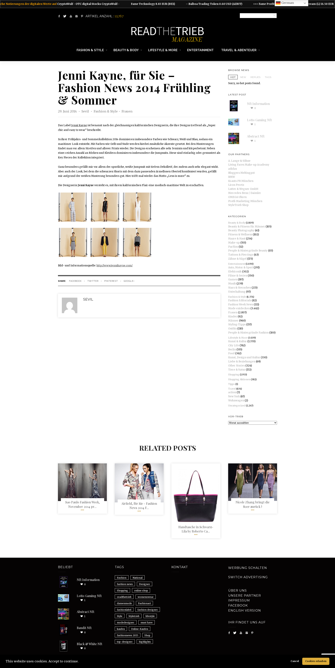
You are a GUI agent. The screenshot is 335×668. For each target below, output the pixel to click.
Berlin (232, 349)
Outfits (232, 328)
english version (244, 610)
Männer (233, 320)
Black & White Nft (89, 644)
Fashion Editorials (239, 300)
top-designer (125, 641)
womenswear (146, 596)
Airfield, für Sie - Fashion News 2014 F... (139, 505)
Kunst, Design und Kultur (244, 357)
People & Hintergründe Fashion (248, 332)
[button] (79, 661)
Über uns (237, 590)
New (243, 77)
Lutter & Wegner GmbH (243, 189)
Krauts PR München (240, 181)
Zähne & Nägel (237, 258)
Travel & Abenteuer (238, 50)
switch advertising (248, 577)
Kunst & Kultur (237, 341)
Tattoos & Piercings (240, 254)
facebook (75, 281)
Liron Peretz (236, 185)
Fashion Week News (240, 304)
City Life (233, 345)
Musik (232, 283)
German (287, 3)
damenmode (124, 603)
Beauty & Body (126, 50)
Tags (268, 77)
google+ (129, 281)
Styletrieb (134, 616)
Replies (255, 77)
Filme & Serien (237, 275)
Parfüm (233, 246)
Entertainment (200, 50)
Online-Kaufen (139, 628)
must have (147, 622)
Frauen (127, 111)
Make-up (234, 242)
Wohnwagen (236, 400)
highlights (145, 641)
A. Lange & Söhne (239, 160)
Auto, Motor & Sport (240, 267)
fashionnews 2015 (127, 635)
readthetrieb (124, 596)
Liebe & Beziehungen (241, 361)
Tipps (231, 384)
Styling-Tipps (237, 324)
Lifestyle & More (163, 50)
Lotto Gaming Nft (259, 120)
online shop (141, 590)
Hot (233, 77)
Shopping (233, 374)
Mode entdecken (239, 308)
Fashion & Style (90, 50)
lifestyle (150, 616)
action (232, 392)
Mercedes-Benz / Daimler (244, 193)
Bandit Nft (84, 628)
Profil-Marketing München (245, 201)
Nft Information (258, 104)
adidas (232, 168)
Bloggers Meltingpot (241, 173)
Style (119, 616)
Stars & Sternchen (239, 287)
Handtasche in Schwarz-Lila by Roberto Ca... (195, 529)
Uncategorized (236, 405)
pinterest (111, 281)
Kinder (232, 316)
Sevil (85, 111)
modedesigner (125, 622)
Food (231, 353)
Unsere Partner (244, 595)
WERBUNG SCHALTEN (247, 568)
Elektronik (235, 271)
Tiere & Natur (236, 369)
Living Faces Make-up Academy (248, 164)
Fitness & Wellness (240, 234)
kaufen (121, 628)
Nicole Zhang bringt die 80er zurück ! (252, 504)
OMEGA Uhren (237, 197)
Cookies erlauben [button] (315, 661)
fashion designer (147, 609)
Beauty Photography (241, 230)
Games (232, 279)
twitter (92, 281)
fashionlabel (124, 609)
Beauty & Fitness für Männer (246, 226)
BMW (231, 177)
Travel (232, 388)
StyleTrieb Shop (238, 205)
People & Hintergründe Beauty (248, 250)
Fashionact (144, 603)
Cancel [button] (295, 661)
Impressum (239, 600)
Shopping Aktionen (239, 379)
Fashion (121, 577)
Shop (147, 635)
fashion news (125, 584)
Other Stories (236, 365)
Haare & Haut (236, 238)
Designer (144, 584)
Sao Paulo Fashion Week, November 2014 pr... (82, 504)
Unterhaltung (236, 291)
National (137, 577)
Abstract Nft (255, 136)
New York (234, 396)
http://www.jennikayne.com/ (115, 265)
